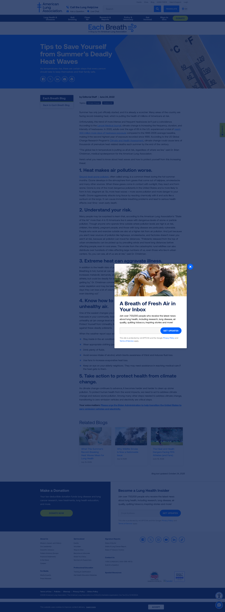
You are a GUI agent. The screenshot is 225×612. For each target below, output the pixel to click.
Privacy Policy (168, 338)
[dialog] (112, 306)
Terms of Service (127, 341)
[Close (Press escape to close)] (190, 267)
